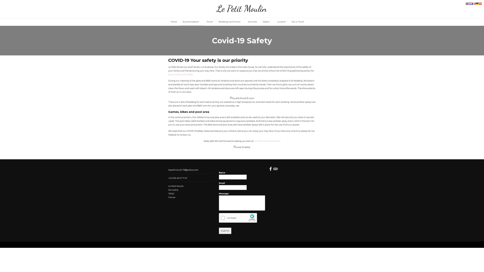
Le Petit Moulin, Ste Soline (267, 141)
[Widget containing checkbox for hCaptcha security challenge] (238, 218)
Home (174, 22)
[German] (477, 3)
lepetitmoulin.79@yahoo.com (183, 170)
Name (223, 173)
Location (281, 22)
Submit (225, 230)
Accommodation (191, 22)
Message (224, 193)
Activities (252, 22)
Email (222, 183)
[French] (474, 3)
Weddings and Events (229, 22)
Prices (210, 22)
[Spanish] (480, 3)
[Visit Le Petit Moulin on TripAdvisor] (275, 169)
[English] (467, 3)
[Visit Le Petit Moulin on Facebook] (270, 169)
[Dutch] (470, 3)
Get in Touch (298, 22)
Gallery (266, 22)
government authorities (180, 74)
